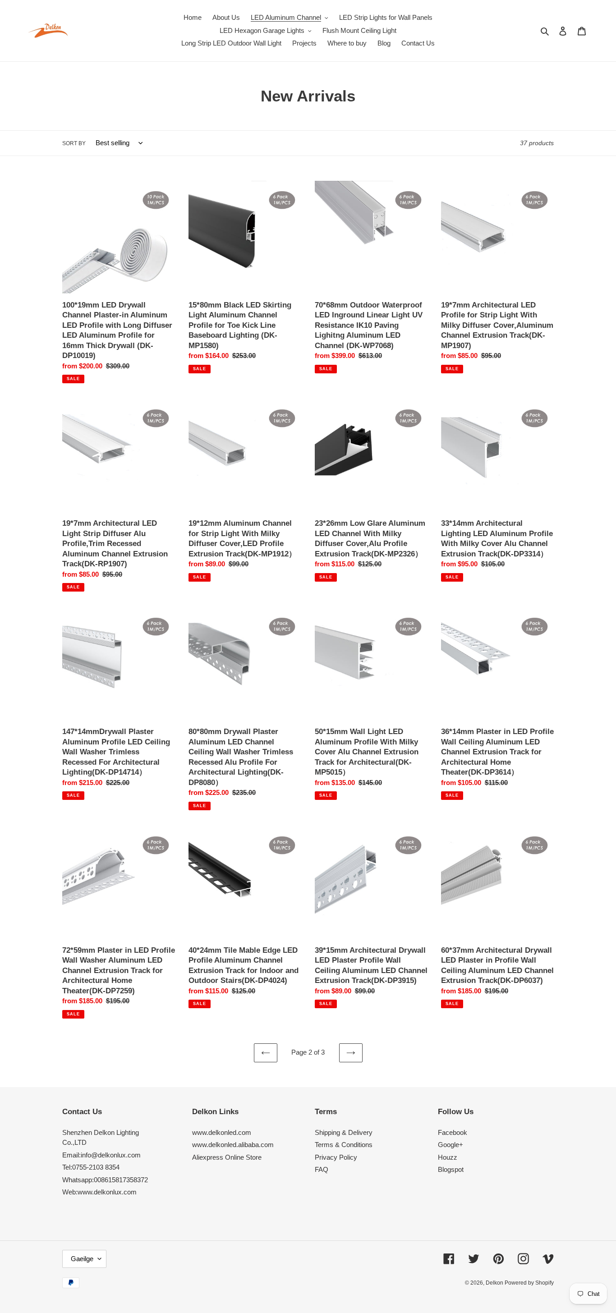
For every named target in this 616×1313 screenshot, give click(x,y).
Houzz (447, 1157)
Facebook (452, 1132)
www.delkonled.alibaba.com (233, 1144)
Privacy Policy (336, 1157)
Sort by (74, 143)
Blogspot (451, 1169)
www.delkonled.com (221, 1132)
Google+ (450, 1144)
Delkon (495, 1283)
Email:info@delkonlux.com (101, 1155)
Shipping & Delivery (343, 1132)
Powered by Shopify (529, 1283)
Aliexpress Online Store (227, 1157)
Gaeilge (82, 1258)
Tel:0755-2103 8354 (91, 1167)
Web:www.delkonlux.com (99, 1192)
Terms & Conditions (343, 1144)
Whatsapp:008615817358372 (105, 1180)
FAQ (321, 1169)
